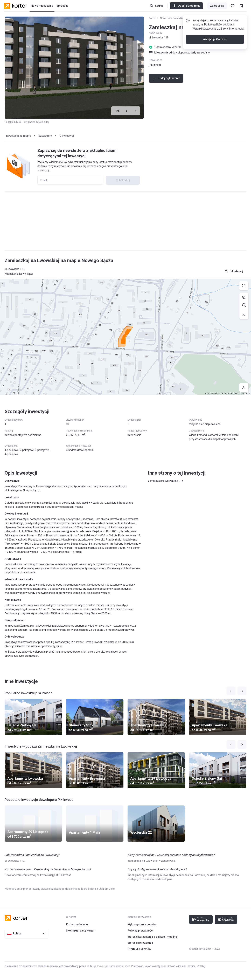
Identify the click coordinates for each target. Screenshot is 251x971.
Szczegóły (45, 135)
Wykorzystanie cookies (142, 924)
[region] (125, 337)
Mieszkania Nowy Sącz (19, 273)
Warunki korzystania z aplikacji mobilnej (153, 936)
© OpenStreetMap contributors (236, 393)
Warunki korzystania (140, 943)
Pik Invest (155, 64)
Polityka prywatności (140, 930)
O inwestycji (66, 135)
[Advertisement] (125, 221)
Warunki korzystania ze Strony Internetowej (218, 28)
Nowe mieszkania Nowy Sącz (176, 18)
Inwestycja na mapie (18, 135)
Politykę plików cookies (218, 24)
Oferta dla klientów (139, 949)
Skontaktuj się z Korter (80, 930)
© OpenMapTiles (212, 393)
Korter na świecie (77, 924)
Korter (152, 18)
